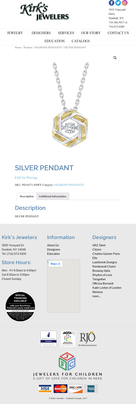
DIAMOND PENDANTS (48, 47)
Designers (41, 32)
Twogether (99, 279)
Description (27, 196)
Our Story (91, 32)
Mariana (97, 291)
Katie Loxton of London (106, 287)
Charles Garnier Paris (106, 253)
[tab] (27, 196)
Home (18, 47)
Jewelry (15, 32)
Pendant (28, 47)
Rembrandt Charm (104, 266)
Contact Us (118, 32)
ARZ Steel (99, 245)
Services (66, 32)
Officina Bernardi (103, 283)
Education (55, 41)
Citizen (96, 249)
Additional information (52, 196)
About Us (53, 245)
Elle (94, 258)
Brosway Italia (101, 270)
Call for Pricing (26, 177)
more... (96, 296)
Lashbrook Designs (104, 262)
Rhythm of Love (102, 275)
